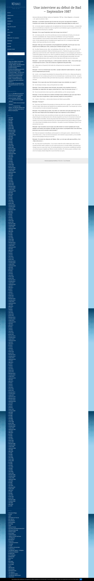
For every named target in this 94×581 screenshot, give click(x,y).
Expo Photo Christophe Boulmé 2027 (16, 528)
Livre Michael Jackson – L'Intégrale (16, 550)
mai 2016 (10, 309)
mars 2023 (10, 181)
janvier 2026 (11, 128)
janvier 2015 (11, 334)
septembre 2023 (12, 172)
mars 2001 (10, 494)
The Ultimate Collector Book (14, 575)
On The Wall (11, 564)
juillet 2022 (10, 194)
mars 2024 (10, 163)
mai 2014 (10, 346)
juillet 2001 (10, 490)
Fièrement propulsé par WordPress (51, 160)
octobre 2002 (11, 477)
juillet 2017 (10, 287)
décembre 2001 (11, 487)
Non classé (10, 561)
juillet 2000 (10, 504)
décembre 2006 (11, 443)
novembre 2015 (11, 318)
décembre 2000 (11, 499)
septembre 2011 (12, 396)
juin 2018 (10, 270)
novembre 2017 (11, 281)
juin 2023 (10, 177)
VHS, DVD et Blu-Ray (11, 26)
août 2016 (10, 304)
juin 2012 (10, 382)
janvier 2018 (11, 278)
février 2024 (11, 164)
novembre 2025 (11, 131)
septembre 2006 (12, 448)
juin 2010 (10, 404)
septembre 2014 (12, 340)
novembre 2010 (11, 399)
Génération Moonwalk (13, 530)
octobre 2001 (11, 488)
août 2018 (10, 267)
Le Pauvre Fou (11, 548)
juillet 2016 (10, 306)
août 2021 (10, 211)
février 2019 (11, 258)
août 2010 (10, 403)
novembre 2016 (11, 300)
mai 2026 (10, 122)
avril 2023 (10, 180)
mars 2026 (10, 125)
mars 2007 (10, 438)
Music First (10, 558)
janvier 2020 (11, 240)
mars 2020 (10, 237)
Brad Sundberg (11, 522)
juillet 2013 (10, 362)
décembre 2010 (11, 398)
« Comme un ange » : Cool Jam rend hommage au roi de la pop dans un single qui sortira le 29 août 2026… (16, 74)
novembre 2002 (11, 476)
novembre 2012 (11, 375)
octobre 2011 (11, 395)
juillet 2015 (10, 325)
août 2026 (10, 117)
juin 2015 (10, 326)
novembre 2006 (11, 445)
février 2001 (11, 496)
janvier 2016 (11, 315)
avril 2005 (10, 465)
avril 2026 (10, 124)
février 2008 (11, 421)
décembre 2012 (11, 373)
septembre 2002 (12, 479)
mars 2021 (10, 219)
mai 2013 (10, 365)
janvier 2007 (11, 442)
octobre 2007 (11, 427)
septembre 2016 (12, 303)
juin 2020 (10, 233)
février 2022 (11, 201)
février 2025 (11, 145)
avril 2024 (10, 161)
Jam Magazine (11, 537)
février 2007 (11, 440)
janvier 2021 (11, 222)
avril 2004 (10, 470)
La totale (10, 545)
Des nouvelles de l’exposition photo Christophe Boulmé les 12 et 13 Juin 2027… (16, 85)
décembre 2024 (11, 148)
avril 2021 (10, 217)
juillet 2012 (10, 381)
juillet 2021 (10, 212)
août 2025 (10, 136)
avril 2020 (10, 236)
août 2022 (10, 192)
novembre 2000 (11, 501)
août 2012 (10, 379)
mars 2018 (10, 275)
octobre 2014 (11, 339)
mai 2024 (10, 159)
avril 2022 (10, 198)
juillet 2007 (10, 432)
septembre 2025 (12, 134)
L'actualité (10, 544)
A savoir (10, 514)
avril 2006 (10, 456)
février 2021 (11, 220)
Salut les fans (11, 567)
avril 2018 (10, 273)
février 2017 (11, 295)
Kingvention (11, 541)
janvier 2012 (11, 390)
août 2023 (10, 173)
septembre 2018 (12, 265)
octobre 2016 (11, 301)
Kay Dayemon (11, 539)
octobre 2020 (11, 226)
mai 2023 (10, 178)
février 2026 (11, 127)
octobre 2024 (11, 152)
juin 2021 (10, 214)
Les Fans (9, 46)
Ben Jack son (11, 519)
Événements (10, 21)
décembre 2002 (11, 474)
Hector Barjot (11, 533)
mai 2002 (10, 484)
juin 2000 (10, 505)
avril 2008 (10, 418)
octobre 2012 (11, 376)
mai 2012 (10, 384)
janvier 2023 (11, 184)
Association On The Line (13, 517)
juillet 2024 (10, 156)
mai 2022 (10, 197)
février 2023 (11, 183)
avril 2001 (10, 493)
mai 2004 (10, 468)
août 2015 (10, 323)
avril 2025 (10, 142)
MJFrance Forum (11, 49)
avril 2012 (10, 385)
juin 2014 (10, 345)
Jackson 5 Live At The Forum (14, 536)
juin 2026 (10, 120)
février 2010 (11, 409)
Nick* (9, 559)
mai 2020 (10, 234)
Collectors (10, 32)
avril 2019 (10, 254)
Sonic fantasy (11, 569)
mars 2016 (10, 312)
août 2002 (10, 481)
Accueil (9, 12)
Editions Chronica (12, 527)
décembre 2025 (11, 130)
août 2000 (10, 502)
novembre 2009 (11, 410)
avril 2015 (10, 329)
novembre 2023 (11, 169)
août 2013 (10, 360)
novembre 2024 (11, 150)
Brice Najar (10, 523)
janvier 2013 (11, 371)
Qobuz (9, 566)
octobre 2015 (11, 320)
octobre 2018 (11, 264)
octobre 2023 (11, 170)
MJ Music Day (11, 553)
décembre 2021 (11, 205)
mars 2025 (10, 144)
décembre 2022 (11, 186)
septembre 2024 (12, 153)
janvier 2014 (11, 353)
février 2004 (11, 473)
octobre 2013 (11, 357)
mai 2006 (10, 454)
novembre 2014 (11, 337)
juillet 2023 (10, 175)
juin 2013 (10, 364)
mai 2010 (10, 406)
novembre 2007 (11, 426)
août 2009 (10, 412)
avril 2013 (10, 367)
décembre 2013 (11, 354)
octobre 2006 (11, 446)
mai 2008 (10, 417)
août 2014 (10, 342)
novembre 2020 (11, 225)
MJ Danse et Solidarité (13, 551)
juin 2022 (10, 195)
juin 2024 (10, 158)
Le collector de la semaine (14, 547)
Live (8, 29)
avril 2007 (10, 437)
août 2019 (10, 248)
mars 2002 (10, 485)
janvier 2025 (11, 147)
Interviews (9, 40)
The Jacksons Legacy (13, 573)
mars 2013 (10, 368)
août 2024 (10, 155)
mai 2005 (10, 463)
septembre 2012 (12, 378)
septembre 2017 (12, 284)
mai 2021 (10, 216)
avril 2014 (10, 348)
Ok (80, 579)
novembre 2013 (11, 356)
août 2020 (10, 230)
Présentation (10, 15)
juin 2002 (10, 482)
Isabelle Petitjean (12, 534)
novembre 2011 (11, 393)
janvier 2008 (11, 423)
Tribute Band (11, 576)
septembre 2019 (12, 247)
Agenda (9, 18)
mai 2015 (10, 328)
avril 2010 (10, 407)
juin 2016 (10, 307)
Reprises (9, 43)
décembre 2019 (11, 242)
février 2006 (11, 459)
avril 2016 (10, 311)
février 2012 (11, 389)
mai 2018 (10, 272)
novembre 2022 (11, 187)
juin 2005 (10, 462)
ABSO (9, 516)
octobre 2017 (11, 283)
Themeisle (68, 160)
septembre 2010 (12, 401)
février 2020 (11, 239)
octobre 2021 (11, 208)
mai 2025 (10, 141)
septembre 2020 (12, 228)
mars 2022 (10, 200)
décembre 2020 (11, 223)
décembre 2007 (11, 424)
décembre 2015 (11, 317)
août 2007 (10, 431)
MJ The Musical (11, 555)
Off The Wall (11, 562)
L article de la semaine (13, 542)
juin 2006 (10, 452)
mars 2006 (10, 457)
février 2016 (11, 314)
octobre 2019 (11, 245)
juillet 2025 (10, 138)
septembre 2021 (12, 209)
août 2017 (10, 286)
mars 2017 (10, 293)
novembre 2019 (11, 244)
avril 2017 (10, 292)
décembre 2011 (11, 392)
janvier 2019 (11, 259)
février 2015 (11, 332)
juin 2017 (10, 289)
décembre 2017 (11, 279)
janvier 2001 (11, 498)
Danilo (9, 525)
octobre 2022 (11, 189)
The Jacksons (11, 572)
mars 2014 (10, 350)
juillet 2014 (10, 343)
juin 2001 (10, 491)
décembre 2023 (11, 167)
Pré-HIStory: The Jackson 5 (13, 38)
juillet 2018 (10, 269)
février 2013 (11, 370)
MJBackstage (11, 556)
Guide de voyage (12, 531)
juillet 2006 (10, 451)
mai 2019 (10, 253)
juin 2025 (10, 139)
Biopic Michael (11, 520)
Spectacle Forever (12, 570)
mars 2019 (10, 256)
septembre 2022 (12, 191)
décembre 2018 (11, 261)
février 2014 (11, 351)
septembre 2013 (12, 359)
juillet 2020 (10, 231)
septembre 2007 (12, 429)
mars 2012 (10, 387)
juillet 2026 (10, 119)
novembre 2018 (11, 262)
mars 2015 (10, 331)
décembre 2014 (11, 336)
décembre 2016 (11, 298)
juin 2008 (10, 415)
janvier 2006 (11, 460)
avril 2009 (10, 413)
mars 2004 (10, 471)
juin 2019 (10, 251)
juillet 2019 (10, 250)
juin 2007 (10, 434)
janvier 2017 (11, 297)
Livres (8, 35)
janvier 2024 (11, 166)
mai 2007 (10, 435)
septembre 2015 (12, 321)
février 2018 (11, 276)
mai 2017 (10, 290)
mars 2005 (10, 466)
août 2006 (10, 449)
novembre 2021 (11, 206)
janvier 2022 (11, 203)
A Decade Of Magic (12, 513)
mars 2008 (10, 420)
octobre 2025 (11, 133)
